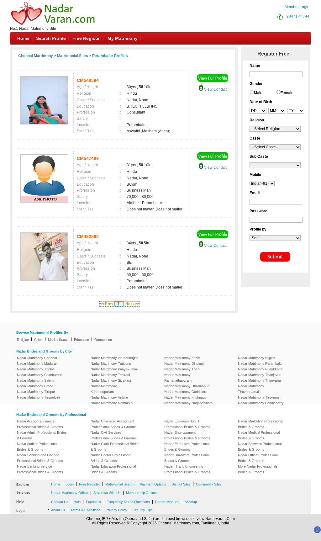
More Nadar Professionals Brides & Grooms (258, 469)
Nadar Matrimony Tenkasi (110, 375)
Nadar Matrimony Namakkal (112, 403)
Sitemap (191, 502)
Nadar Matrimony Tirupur (36, 392)
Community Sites (209, 484)
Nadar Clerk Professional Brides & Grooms (115, 446)
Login (70, 484)
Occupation (103, 340)
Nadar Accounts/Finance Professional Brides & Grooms (40, 424)
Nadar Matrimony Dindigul (183, 363)
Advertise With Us (107, 493)
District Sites (181, 484)
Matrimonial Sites (72, 56)
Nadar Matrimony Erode (35, 386)
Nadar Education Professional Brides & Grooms (113, 469)
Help (77, 502)
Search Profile (51, 38)
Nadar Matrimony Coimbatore (39, 375)
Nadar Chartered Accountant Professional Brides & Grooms (114, 424)
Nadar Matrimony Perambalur (260, 363)
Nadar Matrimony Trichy (35, 369)
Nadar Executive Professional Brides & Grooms (186, 446)
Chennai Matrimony (35, 56)
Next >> (132, 304)
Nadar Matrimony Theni (182, 369)
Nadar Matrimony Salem (35, 380)
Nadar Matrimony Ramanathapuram (178, 377)
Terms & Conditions (85, 510)
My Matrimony (123, 38)
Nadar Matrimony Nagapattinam (188, 403)
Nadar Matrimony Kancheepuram (104, 389)
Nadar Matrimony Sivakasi (111, 380)
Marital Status (58, 340)
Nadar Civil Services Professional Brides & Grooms (114, 435)
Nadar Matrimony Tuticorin (111, 363)
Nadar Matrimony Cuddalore (185, 392)
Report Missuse (167, 502)
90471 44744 (298, 16)
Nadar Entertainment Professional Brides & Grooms (187, 435)
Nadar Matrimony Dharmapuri (186, 386)
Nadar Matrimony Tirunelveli (38, 397)
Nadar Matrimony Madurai (36, 363)
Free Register (86, 38)
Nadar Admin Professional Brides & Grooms (42, 435)
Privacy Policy (116, 510)
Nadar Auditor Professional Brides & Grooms (37, 446)
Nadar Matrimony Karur (182, 358)
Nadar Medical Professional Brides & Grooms (259, 435)
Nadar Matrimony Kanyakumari (114, 369)
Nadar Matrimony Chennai (37, 358)
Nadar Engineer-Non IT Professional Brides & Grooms (187, 424)
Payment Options (153, 484)
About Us (58, 510)
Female (287, 93)
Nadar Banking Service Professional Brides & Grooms (40, 469)
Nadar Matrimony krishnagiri (185, 397)
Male (258, 93)
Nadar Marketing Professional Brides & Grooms (260, 424)
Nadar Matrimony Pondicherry (261, 403)
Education (81, 340)
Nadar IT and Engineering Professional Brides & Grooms (187, 469)
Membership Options (142, 493)
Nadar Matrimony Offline (69, 493)
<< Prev (106, 304)
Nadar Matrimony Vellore (109, 397)
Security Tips (143, 510)
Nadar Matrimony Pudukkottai (260, 369)
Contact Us (59, 502)
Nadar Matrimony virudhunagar (114, 358)
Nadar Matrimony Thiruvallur (259, 380)
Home (23, 38)
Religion (23, 340)
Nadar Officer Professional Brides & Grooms (258, 458)
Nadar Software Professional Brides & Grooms (260, 446)
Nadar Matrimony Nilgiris (256, 358)
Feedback (93, 502)
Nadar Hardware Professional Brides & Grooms (186, 458)
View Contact (215, 89)
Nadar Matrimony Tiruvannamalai (251, 389)
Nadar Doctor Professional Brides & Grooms (111, 458)
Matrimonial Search (119, 484)
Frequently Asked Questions (128, 502)
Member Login (297, 7)
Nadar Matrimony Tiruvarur (258, 397)
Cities (38, 340)
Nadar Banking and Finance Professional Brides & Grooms (40, 458)
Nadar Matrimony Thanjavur (259, 375)
